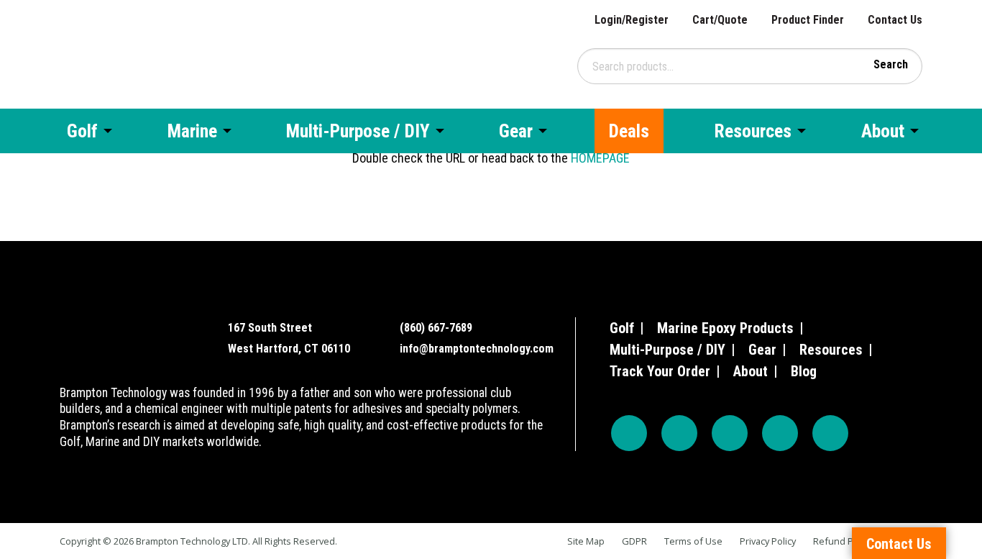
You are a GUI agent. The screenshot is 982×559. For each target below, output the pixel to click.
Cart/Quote (720, 20)
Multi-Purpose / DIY (667, 349)
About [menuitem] (882, 131)
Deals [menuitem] (629, 131)
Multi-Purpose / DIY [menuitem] (358, 131)
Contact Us (895, 20)
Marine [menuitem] (192, 131)
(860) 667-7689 (436, 328)
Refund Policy (842, 541)
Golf (622, 328)
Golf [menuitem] (82, 131)
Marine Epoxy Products (725, 328)
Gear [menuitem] (516, 131)
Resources (831, 349)
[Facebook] (629, 433)
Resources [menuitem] (753, 131)
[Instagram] (679, 433)
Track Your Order (660, 371)
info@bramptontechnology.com (477, 348)
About (750, 371)
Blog (804, 371)
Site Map (586, 541)
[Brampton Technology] (133, 52)
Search (890, 64)
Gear (762, 349)
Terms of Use (693, 541)
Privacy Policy (768, 541)
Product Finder (807, 20)
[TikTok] (780, 433)
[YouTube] (730, 433)
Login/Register (632, 20)
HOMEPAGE (600, 157)
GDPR (634, 541)
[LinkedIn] (830, 433)
